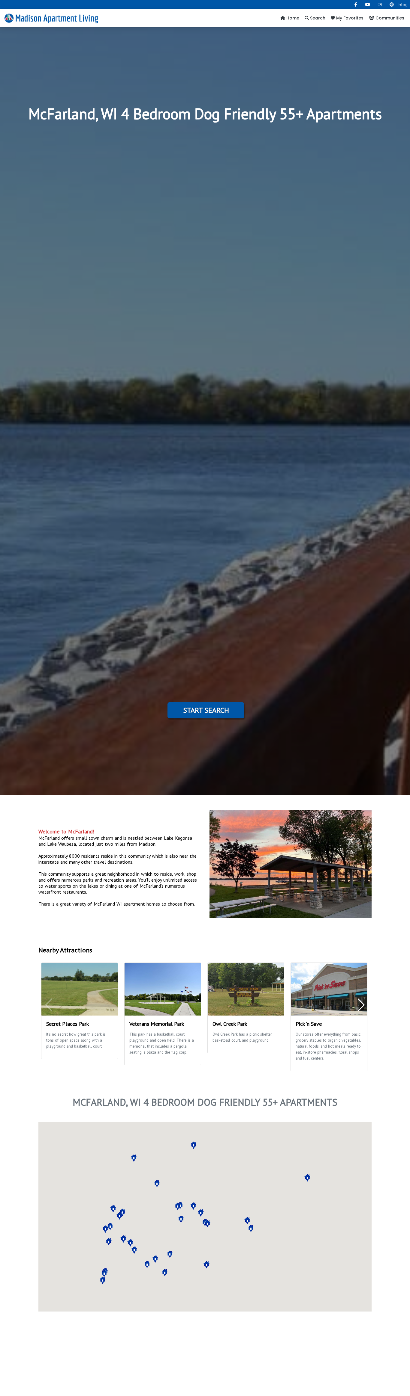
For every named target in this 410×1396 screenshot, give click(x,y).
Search (317, 18)
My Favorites (349, 18)
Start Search (206, 710)
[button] (108, 1242)
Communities (389, 18)
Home (292, 18)
